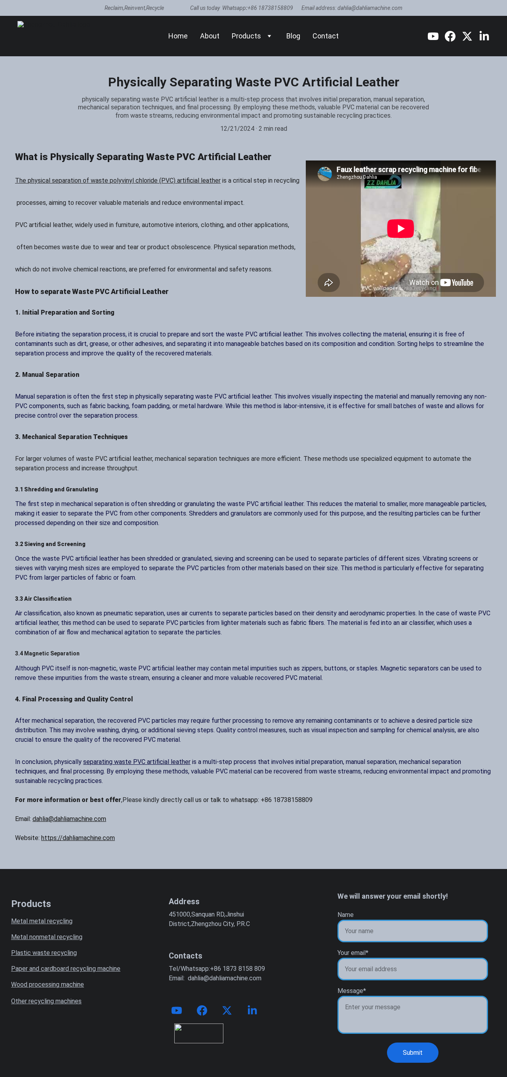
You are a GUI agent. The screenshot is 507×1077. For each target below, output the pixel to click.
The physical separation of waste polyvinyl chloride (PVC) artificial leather (118, 180)
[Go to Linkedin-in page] (484, 36)
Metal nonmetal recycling (46, 937)
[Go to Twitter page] (470, 36)
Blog (293, 36)
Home (178, 36)
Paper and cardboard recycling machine (65, 968)
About (209, 36)
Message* (351, 991)
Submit (413, 1052)
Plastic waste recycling (44, 953)
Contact (326, 36)
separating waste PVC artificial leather (137, 762)
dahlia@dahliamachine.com (69, 819)
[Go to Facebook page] (453, 36)
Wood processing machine (47, 984)
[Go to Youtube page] (436, 36)
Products (246, 36)
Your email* (352, 953)
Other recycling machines (46, 1001)
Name (345, 915)
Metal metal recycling (41, 921)
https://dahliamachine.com (78, 838)
